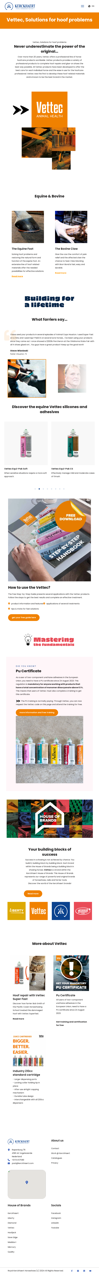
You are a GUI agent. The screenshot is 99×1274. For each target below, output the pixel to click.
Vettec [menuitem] (11, 1227)
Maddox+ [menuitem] (12, 1242)
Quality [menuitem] (11, 1251)
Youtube (55, 1227)
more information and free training (37, 712)
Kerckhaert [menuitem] (13, 1213)
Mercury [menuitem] (12, 1247)
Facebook (56, 1213)
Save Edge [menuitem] (13, 1237)
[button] (35, 489)
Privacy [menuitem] (54, 1163)
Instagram (56, 1218)
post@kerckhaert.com (23, 1163)
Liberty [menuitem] (11, 1218)
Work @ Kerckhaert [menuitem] (60, 1153)
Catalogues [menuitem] (56, 1158)
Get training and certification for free (71, 1023)
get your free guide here (24, 617)
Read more (17, 276)
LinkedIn (55, 1223)
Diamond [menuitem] (12, 1223)
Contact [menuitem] (55, 1148)
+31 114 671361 (18, 1159)
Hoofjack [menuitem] (12, 1232)
